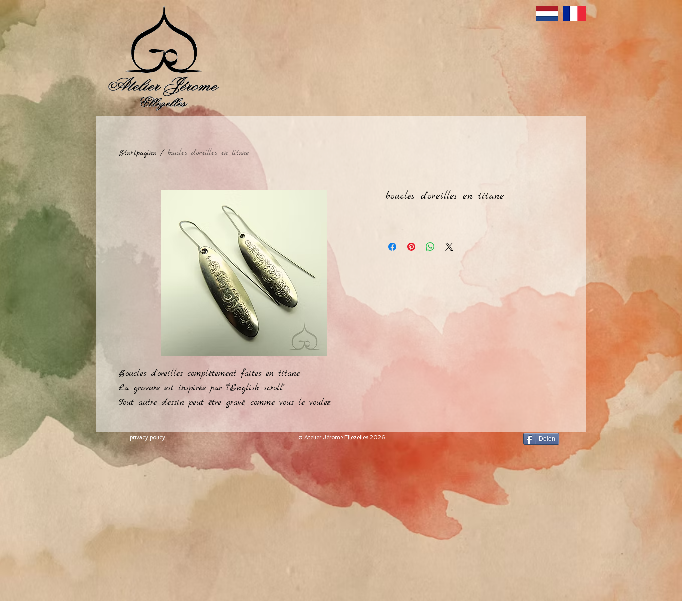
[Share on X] (449, 247)
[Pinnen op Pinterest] (411, 247)
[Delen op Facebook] (392, 247)
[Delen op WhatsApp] (430, 247)
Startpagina (137, 153)
